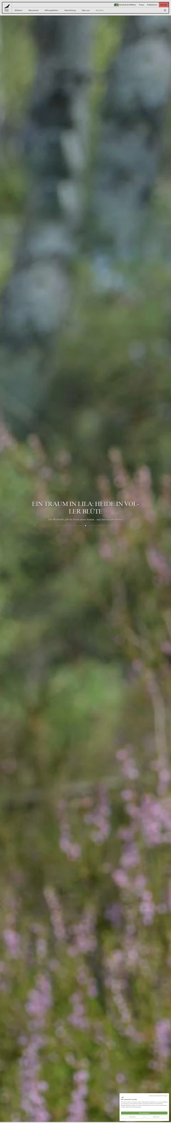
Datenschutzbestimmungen (158, 1096)
